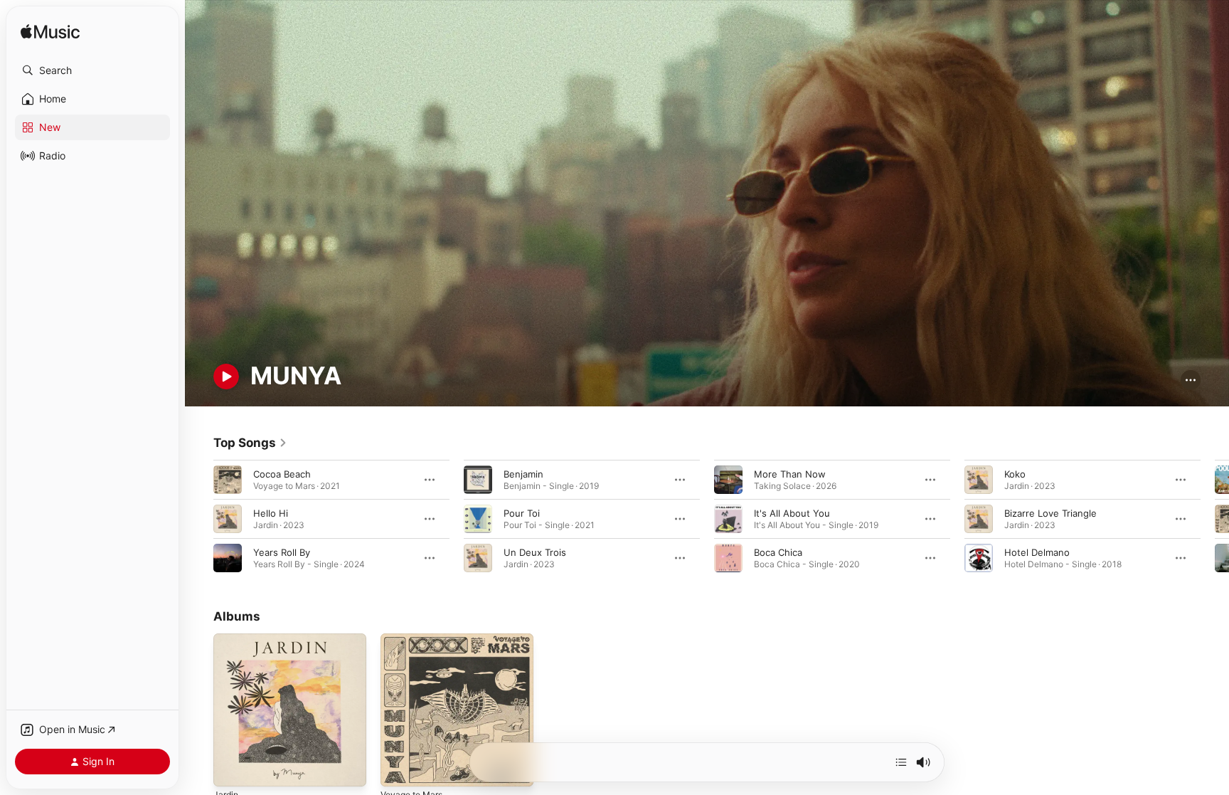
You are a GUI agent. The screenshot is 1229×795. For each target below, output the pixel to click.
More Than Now (790, 473)
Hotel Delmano (1037, 551)
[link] (250, 443)
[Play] (226, 376)
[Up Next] (901, 762)
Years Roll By (281, 551)
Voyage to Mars (415, 639)
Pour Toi (522, 512)
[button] (92, 70)
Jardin (226, 639)
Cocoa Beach (282, 473)
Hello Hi (270, 512)
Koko (1015, 473)
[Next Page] (1215, 518)
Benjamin (523, 473)
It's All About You (792, 512)
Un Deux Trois (535, 551)
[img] (50, 32)
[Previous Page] (199, 518)
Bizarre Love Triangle (1050, 512)
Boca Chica (778, 551)
